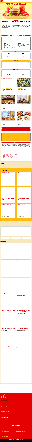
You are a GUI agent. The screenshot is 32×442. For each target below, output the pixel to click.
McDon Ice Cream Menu (4, 428)
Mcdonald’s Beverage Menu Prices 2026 (24, 345)
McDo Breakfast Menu (4, 406)
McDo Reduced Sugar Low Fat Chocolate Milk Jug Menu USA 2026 (25, 164)
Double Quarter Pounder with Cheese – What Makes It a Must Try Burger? (24, 363)
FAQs (4, 46)
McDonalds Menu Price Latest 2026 (7, 157)
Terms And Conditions (6, 159)
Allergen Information (7, 45)
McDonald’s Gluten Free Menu (20, 434)
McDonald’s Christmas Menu (20, 431)
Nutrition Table (6, 44)
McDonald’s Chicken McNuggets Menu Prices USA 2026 (8, 310)
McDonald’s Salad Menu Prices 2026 (22, 89)
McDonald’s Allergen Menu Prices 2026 (23, 182)
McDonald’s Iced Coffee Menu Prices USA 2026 (23, 293)
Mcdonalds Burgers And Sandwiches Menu (7, 88)
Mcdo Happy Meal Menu (19, 429)
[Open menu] (31, 1)
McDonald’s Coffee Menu (4, 413)
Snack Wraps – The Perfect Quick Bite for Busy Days (8, 293)
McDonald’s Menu (20, 88)
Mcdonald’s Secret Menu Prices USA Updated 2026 (10, 154)
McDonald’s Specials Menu (5, 411)
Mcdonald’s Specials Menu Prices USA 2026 (8, 155)
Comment (2, 227)
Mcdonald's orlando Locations (4, 420)
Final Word (18, 46)
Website (23, 237)
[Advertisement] (16, 388)
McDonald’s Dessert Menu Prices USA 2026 (23, 106)
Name (2, 237)
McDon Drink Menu (3, 434)
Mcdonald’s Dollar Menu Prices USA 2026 (8, 153)
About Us (4, 148)
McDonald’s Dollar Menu (4, 408)
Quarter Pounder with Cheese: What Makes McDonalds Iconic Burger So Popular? (23, 275)
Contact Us (4, 149)
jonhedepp (3, 200)
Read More (4, 108)
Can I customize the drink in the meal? (23, 39)
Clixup (22, 439)
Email (12, 237)
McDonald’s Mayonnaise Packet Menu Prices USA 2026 (8, 328)
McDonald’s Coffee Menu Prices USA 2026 (8, 156)
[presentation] (8, 82)
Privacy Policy (4, 158)
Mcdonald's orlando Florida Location (5, 419)
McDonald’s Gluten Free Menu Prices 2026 (8, 275)
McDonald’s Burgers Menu (20, 428)
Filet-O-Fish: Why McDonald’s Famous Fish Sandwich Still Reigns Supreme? (24, 311)
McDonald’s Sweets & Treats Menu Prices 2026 (8, 182)
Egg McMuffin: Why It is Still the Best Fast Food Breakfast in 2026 (8, 346)
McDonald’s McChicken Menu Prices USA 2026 (6, 164)
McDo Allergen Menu (19, 433)
